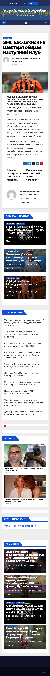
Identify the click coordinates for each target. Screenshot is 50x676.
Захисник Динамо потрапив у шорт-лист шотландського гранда (23, 257)
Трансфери (7, 38)
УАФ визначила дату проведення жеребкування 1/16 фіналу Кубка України (22, 581)
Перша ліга (11, 224)
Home (44, 673)
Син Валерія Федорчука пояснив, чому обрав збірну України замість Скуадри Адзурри (22, 355)
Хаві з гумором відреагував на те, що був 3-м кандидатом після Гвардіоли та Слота (25, 556)
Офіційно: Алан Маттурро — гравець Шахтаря (21, 284)
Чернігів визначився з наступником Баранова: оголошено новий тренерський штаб (23, 402)
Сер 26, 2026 (13, 565)
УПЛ (18, 251)
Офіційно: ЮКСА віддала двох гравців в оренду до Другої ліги (25, 230)
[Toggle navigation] (25, 22)
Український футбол (24, 10)
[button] (46, 23)
